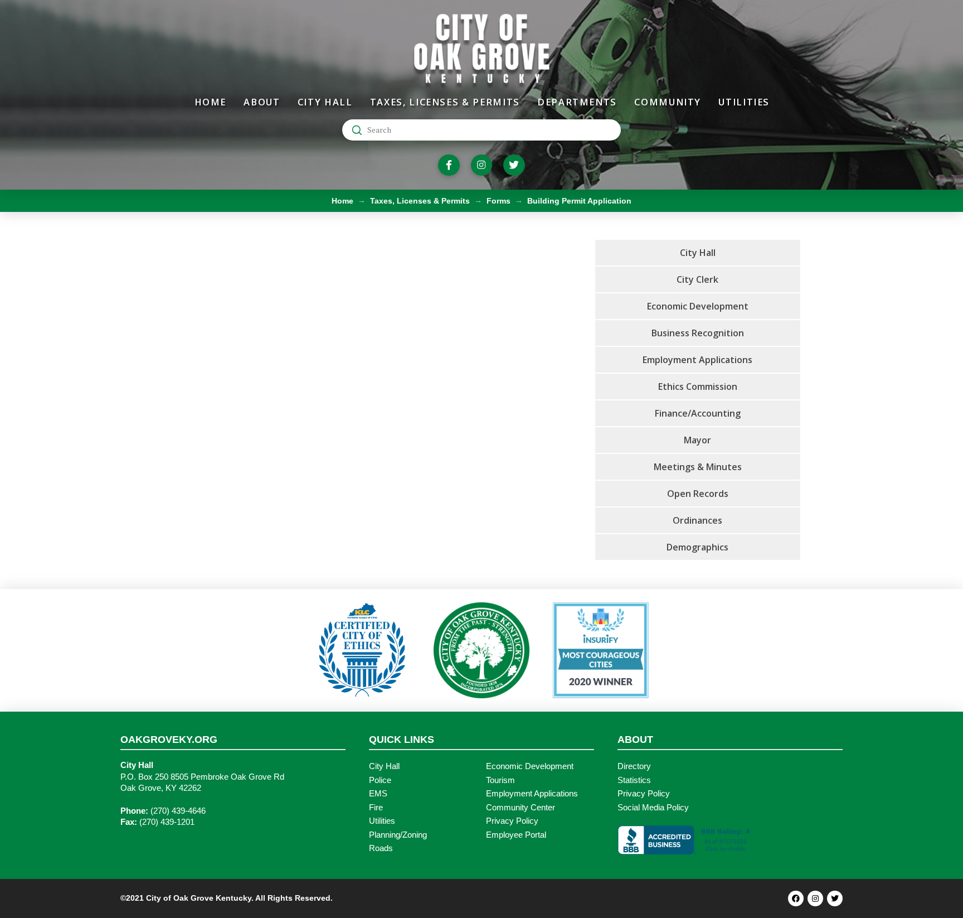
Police (380, 780)
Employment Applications (532, 793)
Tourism (500, 780)
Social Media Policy (653, 807)
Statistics (634, 780)
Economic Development (529, 766)
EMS (378, 793)
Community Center (520, 807)
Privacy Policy (512, 820)
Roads (381, 848)
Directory (634, 766)
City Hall (384, 766)
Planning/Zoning (398, 834)
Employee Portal (516, 834)
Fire (376, 807)
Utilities (382, 820)
